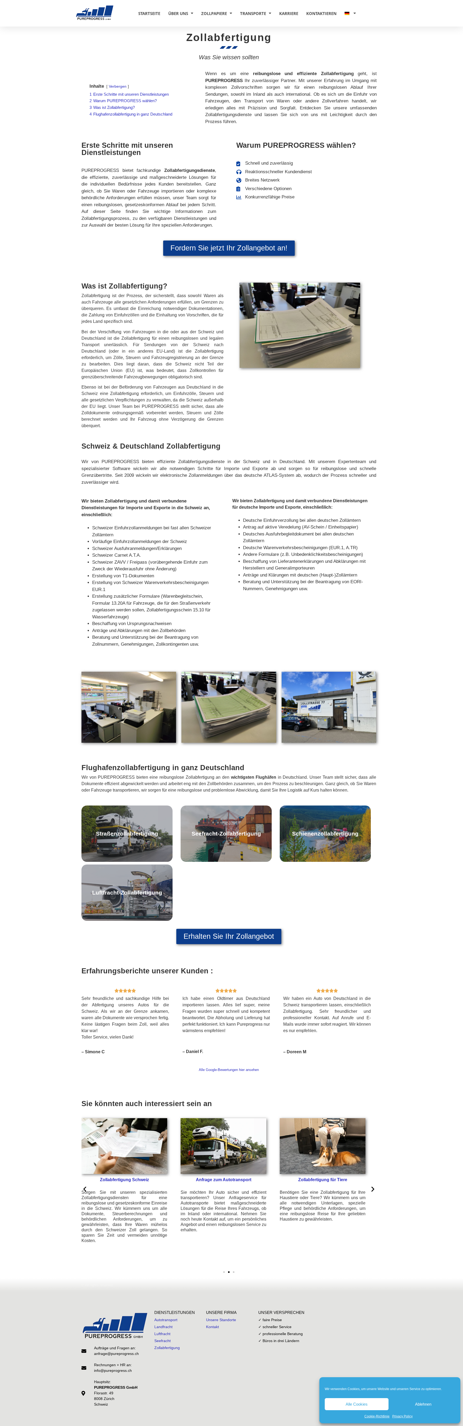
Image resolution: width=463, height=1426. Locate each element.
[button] (84, 1188)
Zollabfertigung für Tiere (322, 1179)
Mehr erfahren (127, 850)
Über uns (178, 13)
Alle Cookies (357, 1404)
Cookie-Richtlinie (377, 1416)
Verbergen (117, 86)
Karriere (288, 13)
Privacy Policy (402, 1416)
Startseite (149, 13)
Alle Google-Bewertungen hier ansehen (229, 1070)
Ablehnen (423, 1404)
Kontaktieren (321, 13)
